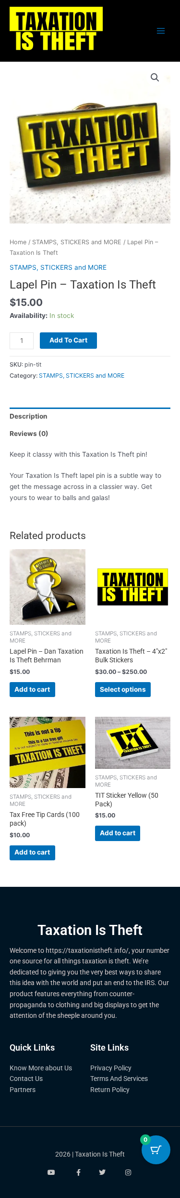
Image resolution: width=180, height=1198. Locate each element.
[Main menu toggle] (161, 31)
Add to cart (68, 340)
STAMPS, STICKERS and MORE (76, 242)
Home (18, 242)
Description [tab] (29, 416)
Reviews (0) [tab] (29, 433)
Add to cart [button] (32, 689)
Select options (123, 689)
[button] (155, 77)
